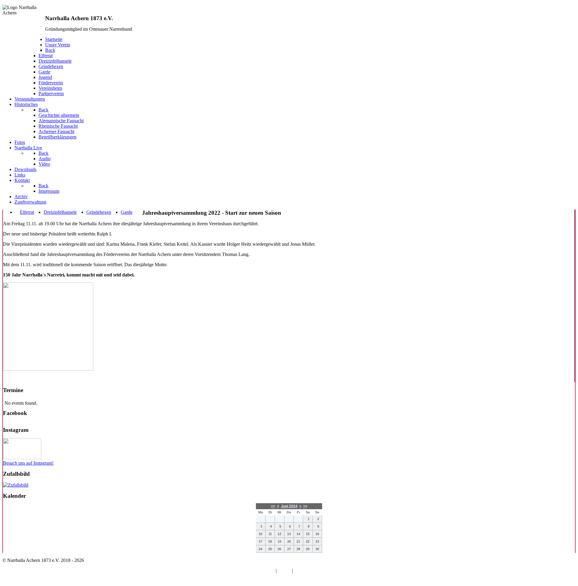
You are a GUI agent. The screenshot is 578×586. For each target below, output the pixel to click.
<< (273, 506)
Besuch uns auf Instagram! (28, 463)
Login (269, 570)
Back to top (13, 580)
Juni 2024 (289, 506)
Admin (284, 570)
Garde (126, 212)
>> (305, 506)
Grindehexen (98, 212)
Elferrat (27, 212)
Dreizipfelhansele (60, 212)
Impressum (304, 570)
